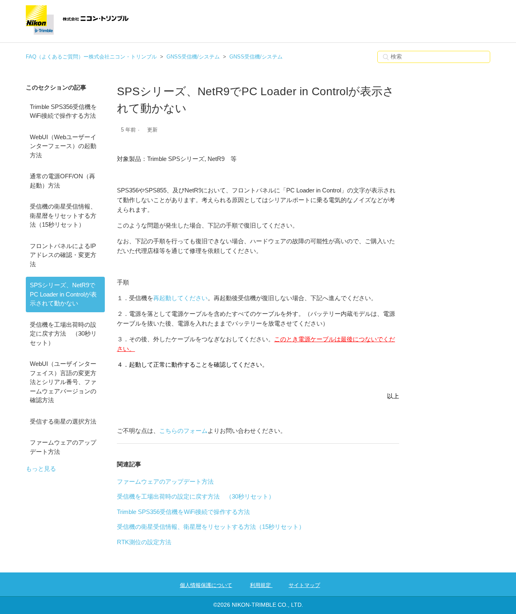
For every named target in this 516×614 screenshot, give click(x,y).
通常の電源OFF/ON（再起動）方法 (62, 181)
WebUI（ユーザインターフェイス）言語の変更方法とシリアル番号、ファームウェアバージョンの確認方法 (63, 381)
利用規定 (261, 585)
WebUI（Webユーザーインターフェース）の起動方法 (63, 146)
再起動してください (180, 297)
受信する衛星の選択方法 (63, 421)
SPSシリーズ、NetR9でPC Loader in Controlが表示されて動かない (63, 294)
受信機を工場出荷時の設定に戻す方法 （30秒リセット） (63, 333)
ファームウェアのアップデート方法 (63, 447)
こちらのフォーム (183, 430)
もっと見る (41, 468)
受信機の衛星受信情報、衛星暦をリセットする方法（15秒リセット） (63, 215)
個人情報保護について (206, 585)
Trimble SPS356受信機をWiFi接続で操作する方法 (63, 111)
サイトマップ (304, 585)
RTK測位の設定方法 (144, 542)
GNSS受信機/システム (193, 57)
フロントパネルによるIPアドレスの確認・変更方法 (63, 254)
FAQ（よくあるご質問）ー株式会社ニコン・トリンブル (91, 57)
